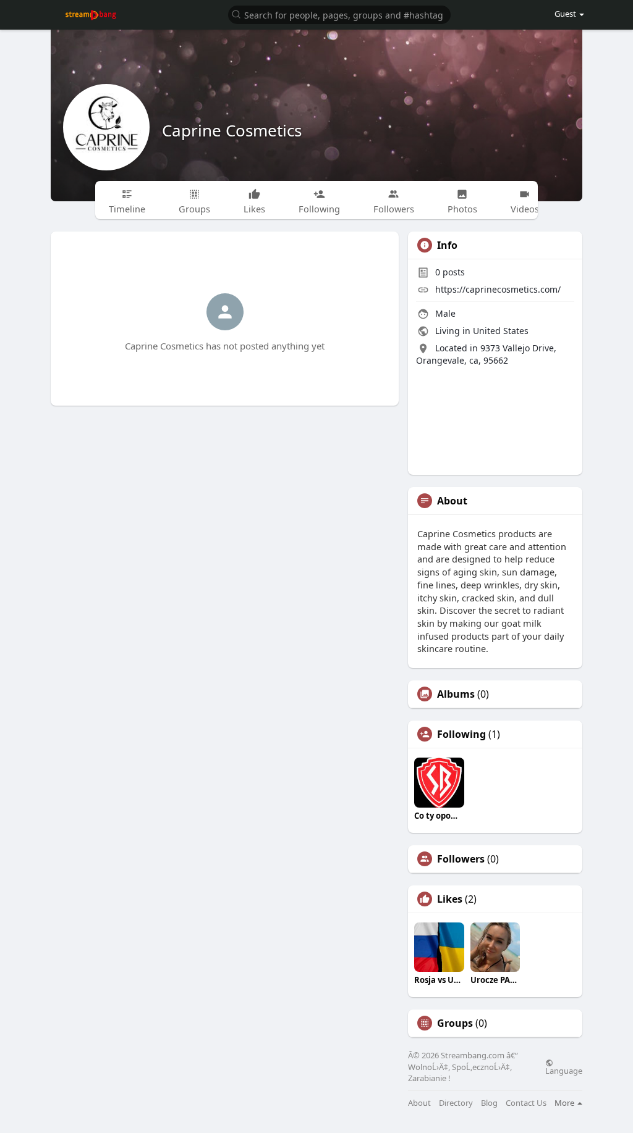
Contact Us (526, 1103)
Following (461, 734)
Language (563, 1070)
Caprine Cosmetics (232, 130)
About (419, 1103)
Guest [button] (566, 13)
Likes (449, 899)
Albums (456, 694)
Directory (456, 1103)
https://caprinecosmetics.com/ (498, 289)
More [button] (565, 1102)
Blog (489, 1103)
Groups (455, 1023)
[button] (339, 14)
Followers (461, 859)
